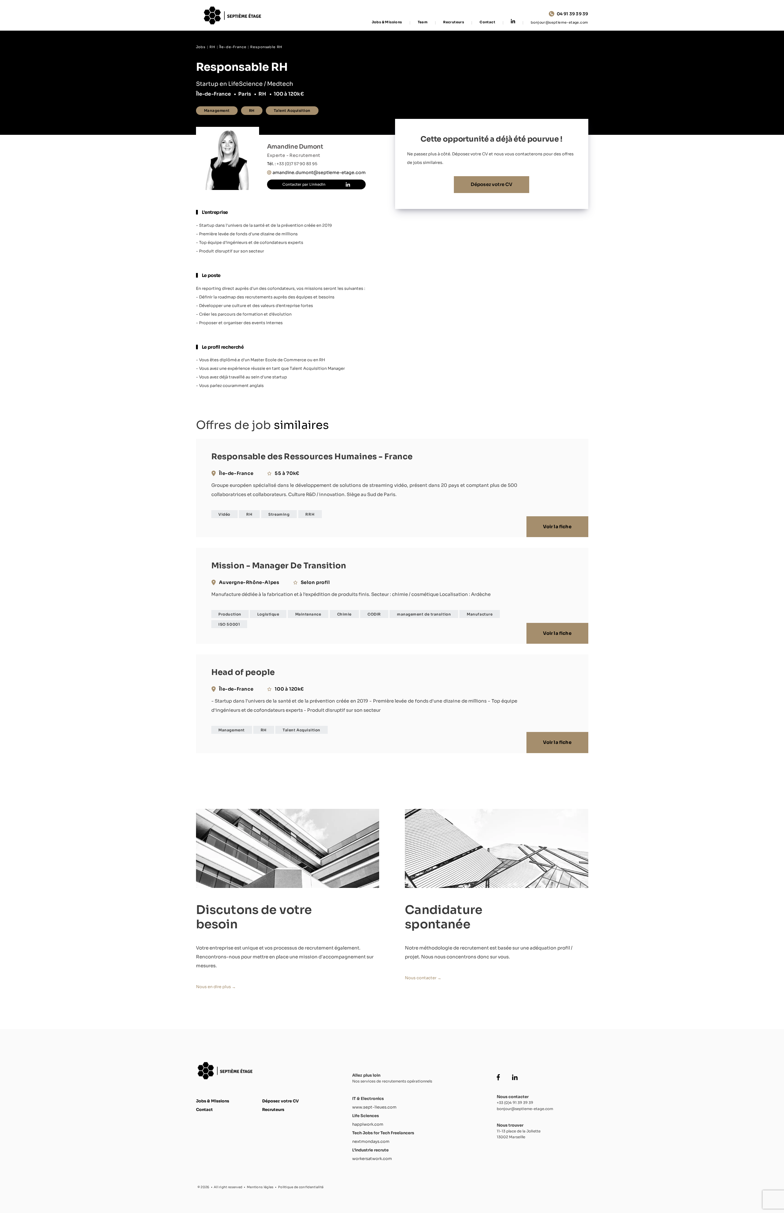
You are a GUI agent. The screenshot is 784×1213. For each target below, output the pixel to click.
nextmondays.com (371, 1141)
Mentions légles (260, 1187)
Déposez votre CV (492, 184)
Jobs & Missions (387, 22)
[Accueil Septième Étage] (234, 15)
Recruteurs (453, 22)
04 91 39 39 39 (572, 14)
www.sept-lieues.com (374, 1107)
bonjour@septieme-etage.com (559, 22)
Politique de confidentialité (300, 1187)
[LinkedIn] (513, 22)
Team (423, 22)
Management (217, 110)
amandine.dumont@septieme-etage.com (319, 172)
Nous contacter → (423, 977)
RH (212, 47)
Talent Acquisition (292, 110)
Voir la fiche (557, 526)
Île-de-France (233, 47)
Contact (487, 22)
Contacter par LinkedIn (304, 184)
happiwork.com (367, 1124)
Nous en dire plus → (216, 986)
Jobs (200, 47)
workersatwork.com (372, 1158)
